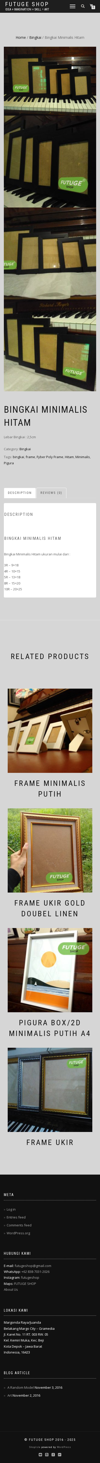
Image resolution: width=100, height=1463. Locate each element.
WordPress (63, 1447)
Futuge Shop (27, 4)
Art (9, 1395)
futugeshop (30, 1277)
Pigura (9, 463)
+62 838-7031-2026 (35, 1271)
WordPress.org (18, 1233)
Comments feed (19, 1225)
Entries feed (16, 1217)
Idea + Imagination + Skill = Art (27, 9)
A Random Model (20, 1387)
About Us (11, 1289)
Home (21, 37)
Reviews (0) (51, 493)
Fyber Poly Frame (50, 457)
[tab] (20, 493)
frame (30, 457)
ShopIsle (35, 1447)
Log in (11, 1209)
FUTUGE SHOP (25, 1283)
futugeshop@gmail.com (33, 1265)
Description (20, 493)
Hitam (69, 457)
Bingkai (35, 37)
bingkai (18, 457)
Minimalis (82, 457)
